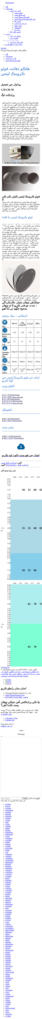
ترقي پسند (18, 26)
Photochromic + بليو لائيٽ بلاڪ (17, 465)
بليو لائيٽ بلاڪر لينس (9, 463)
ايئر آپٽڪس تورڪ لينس (30, 672)
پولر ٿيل (17, 30)
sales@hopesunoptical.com (15, 695)
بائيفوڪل (17, 28)
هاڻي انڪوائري (6, 714)
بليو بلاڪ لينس (19, 15)
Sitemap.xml (9, 720)
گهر (6, 7)
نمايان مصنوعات (11, 718)
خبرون (7, 34)
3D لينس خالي (15, 32)
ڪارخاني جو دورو (16, 42)
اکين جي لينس (15, 11)
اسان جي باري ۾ (12, 40)
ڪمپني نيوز (14, 38)
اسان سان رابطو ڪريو (13, 44)
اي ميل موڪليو (6, 726)
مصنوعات (9, 9)
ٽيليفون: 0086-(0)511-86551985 (16, 697)
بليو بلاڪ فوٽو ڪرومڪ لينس (25, 19)
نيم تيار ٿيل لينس (20, 23)
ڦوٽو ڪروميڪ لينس (21, 17)
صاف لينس (18, 13)
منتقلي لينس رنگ (15, 674)
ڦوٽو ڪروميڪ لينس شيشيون (12, 676)
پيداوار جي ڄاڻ (15, 36)
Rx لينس (17, 21)
